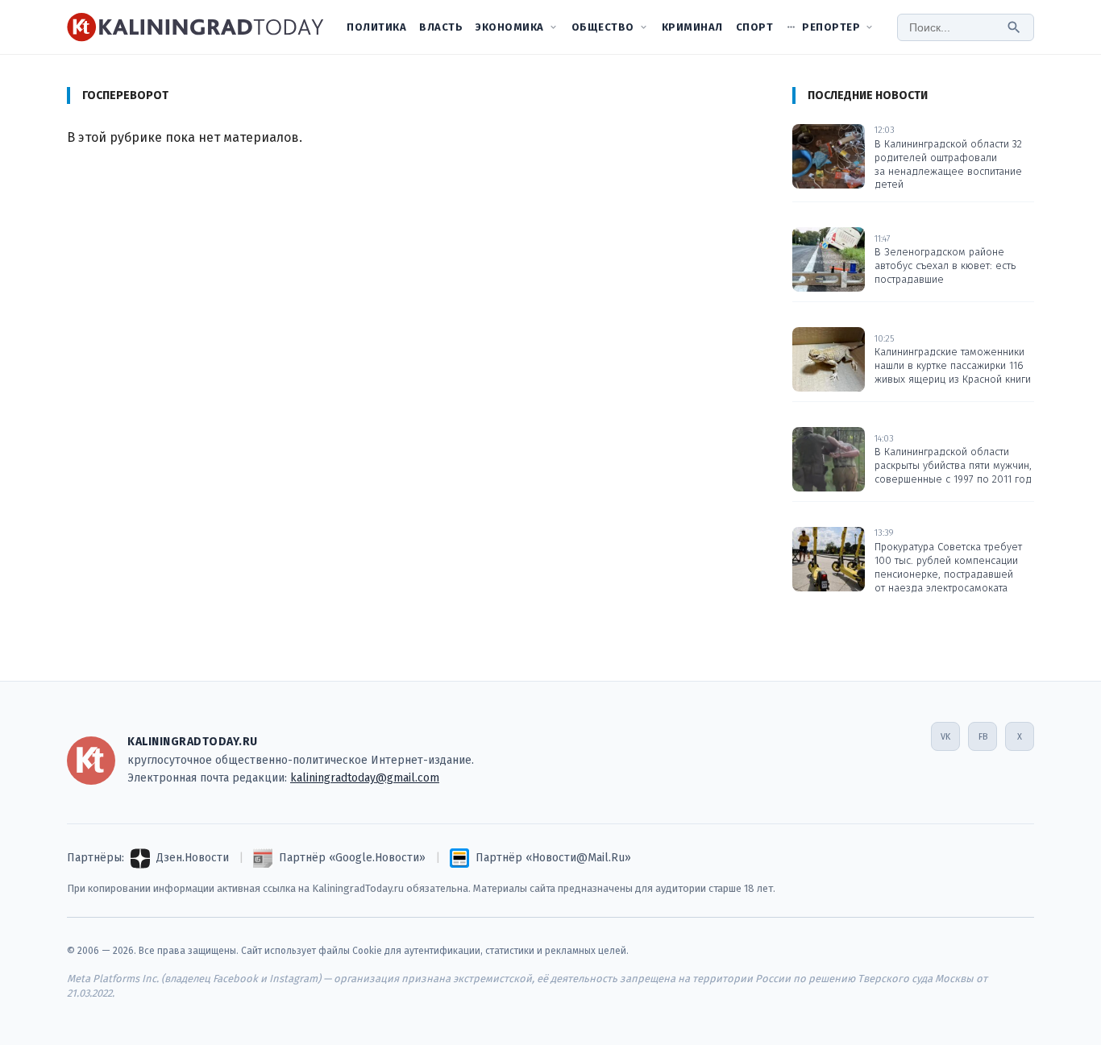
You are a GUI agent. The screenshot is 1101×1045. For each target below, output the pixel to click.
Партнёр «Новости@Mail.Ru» (553, 858)
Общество (602, 27)
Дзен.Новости (192, 858)
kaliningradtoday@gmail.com (364, 778)
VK (945, 737)
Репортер (831, 27)
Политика (376, 27)
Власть (441, 27)
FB (982, 737)
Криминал (692, 27)
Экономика (510, 27)
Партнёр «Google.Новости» (352, 858)
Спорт (755, 27)
